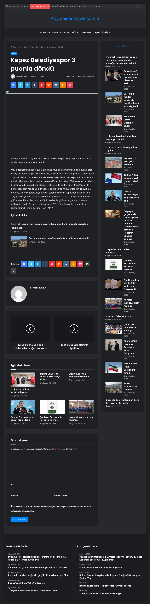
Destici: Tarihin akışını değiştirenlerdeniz (22, 418)
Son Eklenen (122, 46)
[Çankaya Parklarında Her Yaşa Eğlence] (52, 407)
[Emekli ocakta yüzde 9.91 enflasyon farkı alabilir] (113, 284)
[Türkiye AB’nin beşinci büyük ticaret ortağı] (113, 178)
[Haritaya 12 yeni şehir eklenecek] (113, 162)
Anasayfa (45, 32)
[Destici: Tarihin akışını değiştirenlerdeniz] (23, 407)
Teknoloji (85, 32)
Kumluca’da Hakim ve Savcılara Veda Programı (130, 347)
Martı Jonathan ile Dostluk (130, 386)
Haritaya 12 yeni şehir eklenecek (130, 161)
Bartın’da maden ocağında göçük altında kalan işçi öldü (59, 238)
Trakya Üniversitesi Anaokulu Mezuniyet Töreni (50, 376)
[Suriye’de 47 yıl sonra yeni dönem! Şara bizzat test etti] (113, 75)
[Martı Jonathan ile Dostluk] (113, 387)
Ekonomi (64, 32)
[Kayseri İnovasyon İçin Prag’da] (81, 407)
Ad (13, 484)
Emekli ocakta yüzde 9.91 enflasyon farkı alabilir (131, 285)
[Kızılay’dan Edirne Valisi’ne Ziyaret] (23, 380)
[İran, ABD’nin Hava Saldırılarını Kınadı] (113, 367)
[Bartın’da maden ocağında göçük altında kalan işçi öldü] (19, 241)
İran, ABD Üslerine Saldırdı (119, 316)
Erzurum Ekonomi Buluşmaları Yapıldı (79, 375)
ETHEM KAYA (21, 77)
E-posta (15, 495)
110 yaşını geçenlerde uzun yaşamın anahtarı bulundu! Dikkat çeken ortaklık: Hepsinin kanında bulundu (131, 225)
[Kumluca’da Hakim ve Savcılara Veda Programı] (113, 344)
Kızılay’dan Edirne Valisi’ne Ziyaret (20, 391)
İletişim (106, 32)
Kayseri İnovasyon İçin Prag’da (81, 418)
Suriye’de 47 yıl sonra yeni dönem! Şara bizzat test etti (131, 77)
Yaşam (96, 32)
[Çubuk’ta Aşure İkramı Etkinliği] (113, 328)
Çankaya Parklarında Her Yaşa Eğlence (51, 418)
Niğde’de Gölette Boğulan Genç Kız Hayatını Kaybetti (122, 402)
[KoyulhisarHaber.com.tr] (75, 18)
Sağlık (74, 32)
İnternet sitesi (60, 495)
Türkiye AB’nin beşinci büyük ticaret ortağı (131, 178)
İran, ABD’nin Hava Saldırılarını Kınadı (130, 368)
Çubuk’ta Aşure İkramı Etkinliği (130, 327)
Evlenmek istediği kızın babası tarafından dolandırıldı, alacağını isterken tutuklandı (121, 60)
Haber (55, 32)
